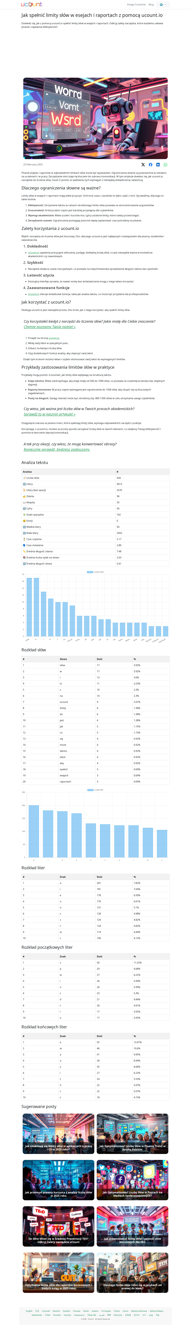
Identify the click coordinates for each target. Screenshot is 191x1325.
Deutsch (56, 1311)
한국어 (137, 1315)
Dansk (86, 1311)
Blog (151, 4)
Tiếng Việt (91, 1315)
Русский (46, 1311)
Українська (79, 1315)
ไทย (157, 1315)
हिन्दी (109, 1315)
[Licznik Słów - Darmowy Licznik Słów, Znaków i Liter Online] (32, 4)
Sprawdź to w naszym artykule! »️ (49, 414)
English (29, 1311)
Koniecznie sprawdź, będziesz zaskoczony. (57, 449)
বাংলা (144, 1315)
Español (66, 1311)
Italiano (95, 1311)
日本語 (128, 1315)
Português (106, 1311)
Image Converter (136, 4)
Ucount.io (33, 252)
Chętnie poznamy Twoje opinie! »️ (50, 326)
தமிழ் (151, 1315)
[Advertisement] (95, 53)
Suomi (125, 1311)
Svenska (67, 1315)
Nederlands (37, 1315)
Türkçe (117, 1311)
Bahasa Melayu (156, 1311)
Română (57, 1315)
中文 (37, 1311)
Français (76, 1311)
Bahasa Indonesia (139, 1311)
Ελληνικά (118, 1315)
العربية (101, 1315)
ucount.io (53, 338)
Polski (47, 1315)
